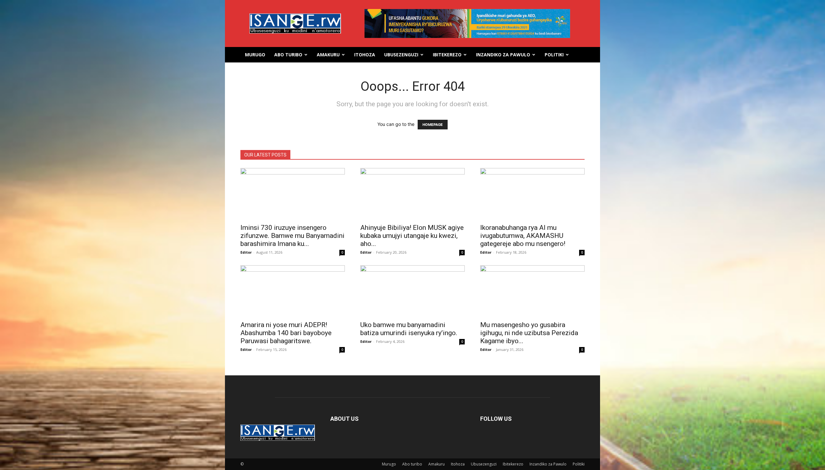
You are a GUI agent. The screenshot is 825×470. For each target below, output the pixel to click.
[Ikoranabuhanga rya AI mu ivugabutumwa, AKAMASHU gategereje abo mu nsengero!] (532, 194)
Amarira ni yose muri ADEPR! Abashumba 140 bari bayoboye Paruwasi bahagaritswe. (286, 333)
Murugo (255, 55)
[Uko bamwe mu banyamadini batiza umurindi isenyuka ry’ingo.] (412, 291)
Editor (246, 252)
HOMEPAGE (432, 124)
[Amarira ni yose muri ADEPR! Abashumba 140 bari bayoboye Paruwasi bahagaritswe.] (292, 291)
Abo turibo (288, 55)
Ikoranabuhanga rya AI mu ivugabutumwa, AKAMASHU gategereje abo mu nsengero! (522, 236)
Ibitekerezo (447, 55)
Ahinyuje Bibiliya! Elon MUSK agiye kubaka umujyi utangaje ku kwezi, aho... (412, 236)
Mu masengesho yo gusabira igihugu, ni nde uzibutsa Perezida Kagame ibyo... (529, 333)
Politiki (554, 55)
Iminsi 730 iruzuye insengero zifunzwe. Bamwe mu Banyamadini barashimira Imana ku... (292, 236)
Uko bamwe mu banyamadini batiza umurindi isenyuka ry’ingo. (408, 329)
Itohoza (364, 55)
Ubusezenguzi (401, 55)
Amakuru (328, 55)
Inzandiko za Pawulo (503, 55)
